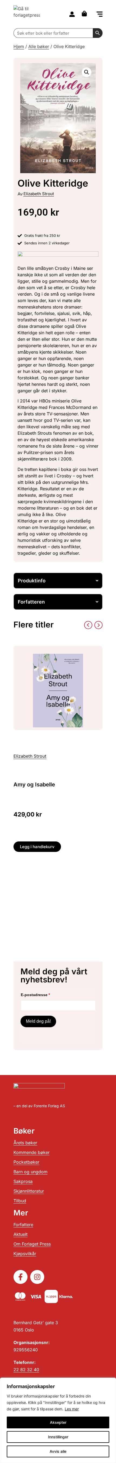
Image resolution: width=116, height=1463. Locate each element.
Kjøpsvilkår (24, 1253)
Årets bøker (25, 1142)
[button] (100, 15)
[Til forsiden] (26, 14)
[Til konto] (72, 14)
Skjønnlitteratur (28, 1191)
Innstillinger (58, 1437)
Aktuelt (20, 1234)
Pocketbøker (26, 1162)
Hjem (18, 46)
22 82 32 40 (26, 1369)
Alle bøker (38, 46)
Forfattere (23, 1224)
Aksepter (58, 1422)
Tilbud (19, 1200)
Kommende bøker (31, 1152)
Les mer (72, 1409)
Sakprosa (23, 1181)
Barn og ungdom (30, 1171)
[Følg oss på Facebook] (20, 1277)
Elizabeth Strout (38, 193)
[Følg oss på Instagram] (37, 1277)
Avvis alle (58, 1451)
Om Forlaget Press (32, 1244)
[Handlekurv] (85, 13)
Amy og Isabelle (34, 784)
